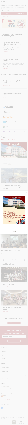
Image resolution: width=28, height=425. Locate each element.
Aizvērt (14, 231)
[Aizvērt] (26, 192)
